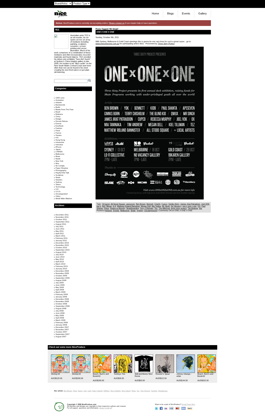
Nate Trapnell (97, 391)
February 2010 (62, 266)
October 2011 (61, 219)
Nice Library (126, 391)
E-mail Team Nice (188, 404)
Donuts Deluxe (62, 121)
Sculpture (59, 175)
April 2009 (60, 290)
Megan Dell (146, 206)
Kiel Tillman (107, 206)
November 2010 (62, 245)
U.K (57, 189)
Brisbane (59, 114)
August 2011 (61, 224)
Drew (75, 391)
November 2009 (62, 273)
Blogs (170, 13)
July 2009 (60, 283)
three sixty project (179, 208)
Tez (156, 208)
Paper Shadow (62, 168)
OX (199, 206)
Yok (200, 208)
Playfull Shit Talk (62, 173)
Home (155, 13)
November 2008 (62, 301)
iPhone (58, 147)
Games (58, 135)
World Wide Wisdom (64, 198)
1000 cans (60, 98)
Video (58, 196)
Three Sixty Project (166, 44)
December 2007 (62, 327)
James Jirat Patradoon (190, 204)
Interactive (60, 142)
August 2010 (61, 252)
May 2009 (60, 287)
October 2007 (61, 332)
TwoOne (154, 391)
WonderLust (162, 391)
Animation (60, 100)
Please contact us (117, 23)
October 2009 (61, 276)
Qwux (106, 208)
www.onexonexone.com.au (107, 44)
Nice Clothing (116, 391)
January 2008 (61, 325)
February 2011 (62, 238)
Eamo (80, 391)
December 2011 (62, 215)
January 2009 (61, 297)
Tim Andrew (193, 208)
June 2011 (60, 229)
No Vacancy (176, 206)
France (58, 133)
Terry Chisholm (146, 208)
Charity (157, 204)
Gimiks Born (173, 204)
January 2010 (61, 269)
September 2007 (63, 334)
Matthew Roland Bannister (128, 206)
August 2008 (61, 308)
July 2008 (60, 311)
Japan (58, 149)
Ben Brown (140, 204)
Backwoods (60, 105)
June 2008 (60, 313)
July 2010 (60, 255)
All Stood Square (118, 204)
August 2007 (61, 337)
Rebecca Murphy (117, 208)
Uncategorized (150, 210)
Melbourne (124, 210)
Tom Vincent (145, 391)
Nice (57, 163)
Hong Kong (60, 140)
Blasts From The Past (64, 109)
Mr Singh (166, 206)
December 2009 (62, 271)
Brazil (58, 112)
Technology (60, 187)
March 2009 (60, 292)
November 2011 (62, 217)
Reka (134, 391)
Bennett (150, 204)
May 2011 (60, 231)
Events (186, 13)
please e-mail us (105, 408)
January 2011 (61, 240)
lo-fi (114, 206)
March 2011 (60, 236)
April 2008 (60, 318)
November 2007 (62, 330)
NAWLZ (106, 391)
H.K (57, 138)
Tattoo (58, 184)
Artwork (108, 210)
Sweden (59, 180)
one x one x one (189, 206)
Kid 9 (99, 206)
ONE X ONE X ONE (105, 32)
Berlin (58, 107)
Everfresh (59, 126)
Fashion (59, 128)
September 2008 (63, 306)
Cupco (164, 204)
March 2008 (60, 320)
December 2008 (62, 299)
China (58, 117)
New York (59, 161)
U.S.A (58, 191)
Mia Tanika (156, 206)
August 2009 (61, 280)
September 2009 (63, 278)
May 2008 (60, 315)
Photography (61, 170)
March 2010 (60, 264)
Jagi (85, 391)
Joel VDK (205, 204)
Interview (59, 145)
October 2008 (61, 304)
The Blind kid (164, 208)
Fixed (58, 131)
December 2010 (62, 243)
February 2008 (62, 322)
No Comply (60, 166)
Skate (133, 210)
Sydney (140, 210)
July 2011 (59, 226)
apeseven (130, 204)
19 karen (106, 204)
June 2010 (60, 257)
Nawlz (58, 159)
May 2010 (60, 259)
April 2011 (60, 233)
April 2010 (60, 262)
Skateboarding (132, 208)
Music (58, 156)
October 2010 (61, 248)
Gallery (202, 13)
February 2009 (62, 294)
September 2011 (62, 222)
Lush (89, 391)
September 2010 (63, 250)
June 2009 (60, 285)
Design (58, 119)
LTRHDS (59, 152)
